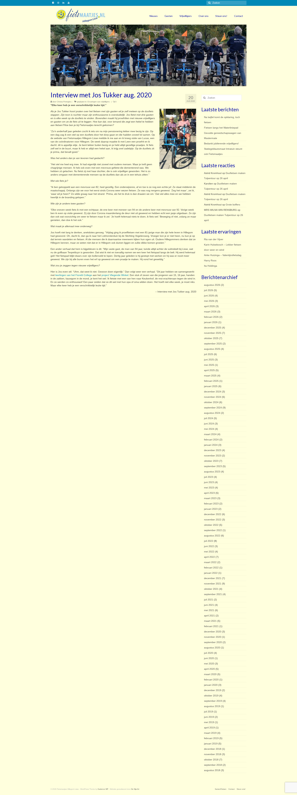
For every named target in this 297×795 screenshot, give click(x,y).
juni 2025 (209, 359)
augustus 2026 (212, 285)
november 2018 (212, 754)
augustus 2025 (212, 349)
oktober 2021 (211, 589)
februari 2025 (211, 381)
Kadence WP (103, 789)
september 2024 (213, 407)
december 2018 (212, 749)
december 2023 (212, 450)
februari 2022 (211, 567)
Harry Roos (210, 260)
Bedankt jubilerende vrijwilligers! (221, 143)
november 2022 (212, 519)
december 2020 (212, 631)
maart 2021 (210, 621)
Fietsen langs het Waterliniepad (221, 127)
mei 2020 (209, 663)
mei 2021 (209, 610)
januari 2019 (211, 743)
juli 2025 (208, 354)
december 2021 (212, 578)
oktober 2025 (211, 338)
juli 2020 (208, 653)
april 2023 (209, 493)
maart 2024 (210, 434)
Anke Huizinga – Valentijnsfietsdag (222, 255)
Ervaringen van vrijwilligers (98, 102)
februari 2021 (211, 626)
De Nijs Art (135, 789)
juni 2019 (209, 717)
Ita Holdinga (210, 265)
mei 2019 (209, 722)
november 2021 (212, 583)
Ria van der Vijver (213, 239)
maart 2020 (210, 674)
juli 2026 (208, 290)
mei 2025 (209, 365)
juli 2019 (208, 711)
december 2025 (212, 327)
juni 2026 (209, 295)
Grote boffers (233, 204)
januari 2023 (211, 509)
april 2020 (209, 669)
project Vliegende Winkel (115, 275)
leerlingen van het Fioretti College (73, 275)
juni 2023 (209, 482)
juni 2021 (209, 605)
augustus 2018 (212, 770)
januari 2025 (211, 386)
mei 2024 (209, 429)
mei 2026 (209, 301)
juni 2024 (209, 423)
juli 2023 (208, 477)
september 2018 (213, 765)
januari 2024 (211, 445)
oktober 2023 (211, 461)
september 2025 (213, 343)
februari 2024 (211, 439)
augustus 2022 (212, 535)
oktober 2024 (211, 402)
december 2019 (212, 690)
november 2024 (212, 397)
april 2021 (209, 615)
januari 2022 (211, 573)
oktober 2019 (211, 695)
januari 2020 (211, 685)
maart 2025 (210, 375)
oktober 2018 (211, 759)
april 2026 (209, 306)
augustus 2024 (212, 413)
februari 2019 (211, 738)
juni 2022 (209, 546)
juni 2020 (209, 658)
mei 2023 (209, 487)
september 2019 (213, 701)
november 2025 (212, 333)
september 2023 (213, 466)
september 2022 (213, 530)
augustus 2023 (212, 471)
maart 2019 (210, 733)
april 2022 (209, 557)
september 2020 (213, 642)
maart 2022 (210, 562)
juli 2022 (208, 541)
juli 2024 (208, 418)
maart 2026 (210, 311)
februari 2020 (211, 679)
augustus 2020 (212, 647)
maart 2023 (210, 498)
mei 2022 (209, 551)
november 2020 (212, 637)
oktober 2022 (211, 525)
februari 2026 (211, 317)
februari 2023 (211, 503)
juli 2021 (208, 599)
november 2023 (212, 455)
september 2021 (213, 594)
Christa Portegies (64, 102)
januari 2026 (211, 322)
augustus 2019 (212, 706)
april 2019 (209, 727)
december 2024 (212, 391)
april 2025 (209, 370)
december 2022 (212, 514)
